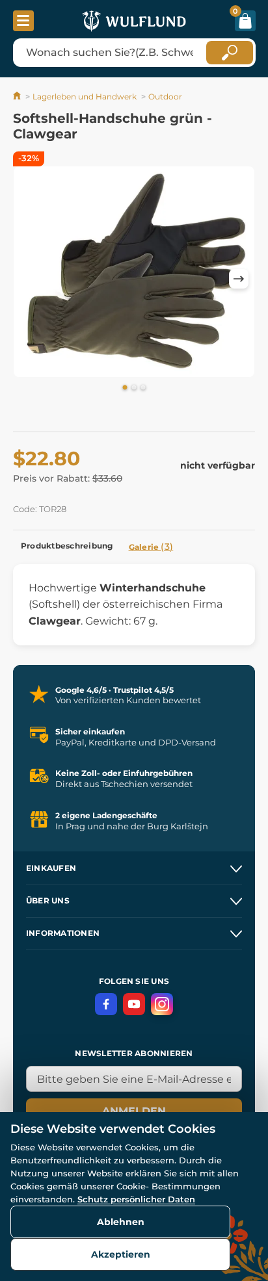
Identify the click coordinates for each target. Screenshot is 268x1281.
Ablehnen (120, 1222)
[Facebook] (106, 1004)
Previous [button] (29, 279)
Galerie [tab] (151, 546)
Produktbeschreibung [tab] (67, 545)
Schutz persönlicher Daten (136, 1199)
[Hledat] (229, 52)
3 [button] (143, 388)
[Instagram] (162, 1004)
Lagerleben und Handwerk (85, 96)
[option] (134, 271)
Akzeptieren (120, 1254)
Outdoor (165, 96)
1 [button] (124, 388)
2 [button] (134, 388)
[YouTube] (134, 1004)
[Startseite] (18, 96)
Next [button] (238, 279)
